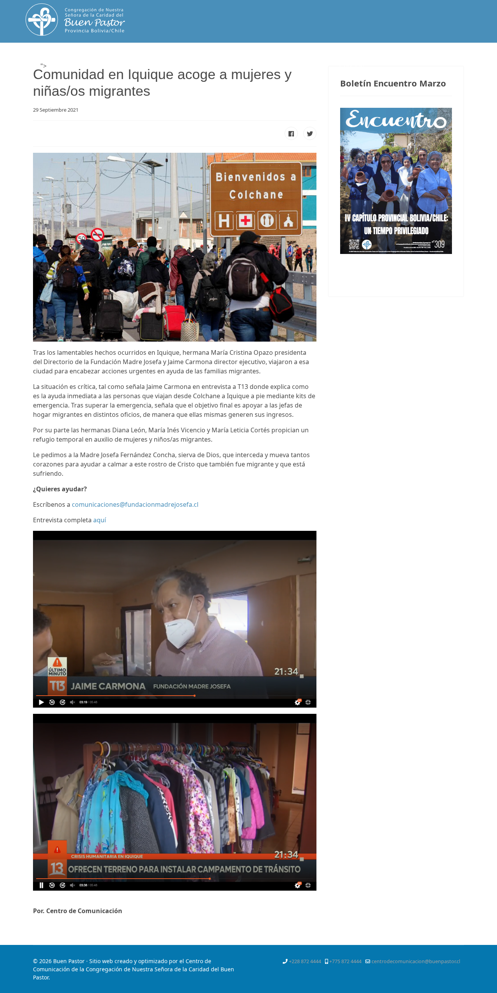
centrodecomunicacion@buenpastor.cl (416, 961)
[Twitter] (430, 59)
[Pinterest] (444, 59)
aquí (99, 520)
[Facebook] (416, 59)
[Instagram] (472, 59)
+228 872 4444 (305, 961)
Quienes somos (104, 66)
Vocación (210, 66)
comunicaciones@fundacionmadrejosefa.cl (135, 504)
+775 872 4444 (345, 961)
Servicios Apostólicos (269, 66)
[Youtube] (458, 59)
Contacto (351, 66)
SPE (322, 66)
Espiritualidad (162, 66)
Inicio (59, 66)
